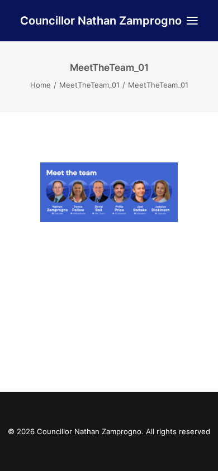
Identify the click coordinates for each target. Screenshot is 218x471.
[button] (192, 20)
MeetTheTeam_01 (89, 84)
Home (40, 84)
